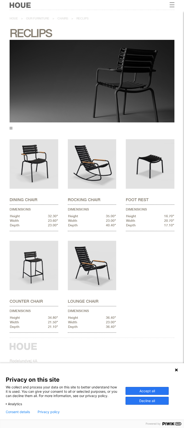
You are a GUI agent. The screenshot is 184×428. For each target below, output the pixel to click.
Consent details (18, 412)
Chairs (63, 18)
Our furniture (37, 18)
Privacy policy (49, 412)
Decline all (147, 401)
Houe (14, 18)
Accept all (147, 391)
